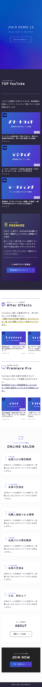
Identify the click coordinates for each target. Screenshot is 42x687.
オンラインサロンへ (20, 39)
